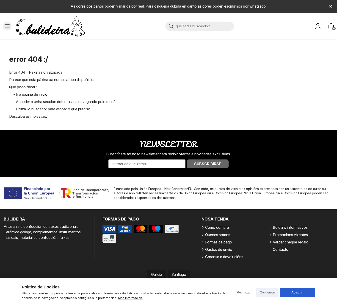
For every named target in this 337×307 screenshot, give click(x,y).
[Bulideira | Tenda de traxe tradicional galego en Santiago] (50, 26)
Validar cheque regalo (290, 242)
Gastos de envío (218, 249)
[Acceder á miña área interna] (318, 26)
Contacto (280, 249)
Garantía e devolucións (224, 256)
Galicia (156, 274)
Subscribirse (207, 164)
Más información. (130, 298)
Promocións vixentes (290, 234)
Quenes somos (217, 234)
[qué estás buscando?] (199, 26)
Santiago (178, 274)
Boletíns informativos (290, 227)
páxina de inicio (34, 94)
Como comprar (217, 227)
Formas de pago (218, 242)
